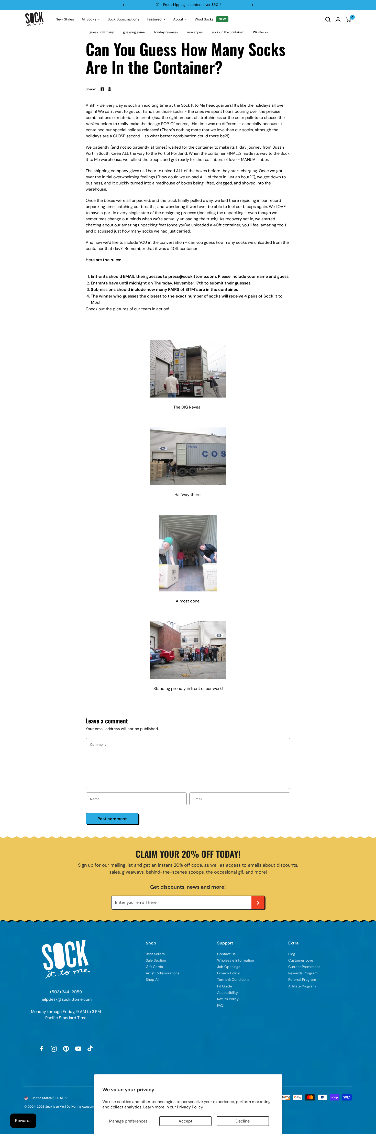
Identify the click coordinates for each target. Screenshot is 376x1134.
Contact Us (226, 954)
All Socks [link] (89, 19)
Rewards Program (302, 973)
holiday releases (166, 32)
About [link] (178, 19)
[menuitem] (65, 19)
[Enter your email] (258, 902)
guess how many (102, 32)
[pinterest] (109, 89)
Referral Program (302, 979)
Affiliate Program (302, 986)
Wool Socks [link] (204, 19)
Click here (219, 4)
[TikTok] (90, 1048)
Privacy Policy (190, 1107)
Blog (291, 954)
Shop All (152, 979)
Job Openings (228, 966)
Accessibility (227, 992)
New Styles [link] (65, 19)
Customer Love (300, 960)
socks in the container (228, 32)
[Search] (328, 19)
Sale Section (156, 960)
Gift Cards (154, 966)
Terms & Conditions (233, 979)
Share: (91, 89)
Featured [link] (154, 19)
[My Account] (338, 19)
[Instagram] (53, 1048)
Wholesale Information (235, 960)
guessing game (134, 32)
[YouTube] (78, 1048)
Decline (243, 1121)
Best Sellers (155, 954)
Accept (185, 1121)
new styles (195, 32)
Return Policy (228, 999)
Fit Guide (224, 986)
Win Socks (260, 32)
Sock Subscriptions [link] (123, 19)
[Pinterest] (66, 1048)
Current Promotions (304, 966)
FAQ (220, 1005)
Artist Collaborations (162, 973)
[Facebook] (102, 89)
